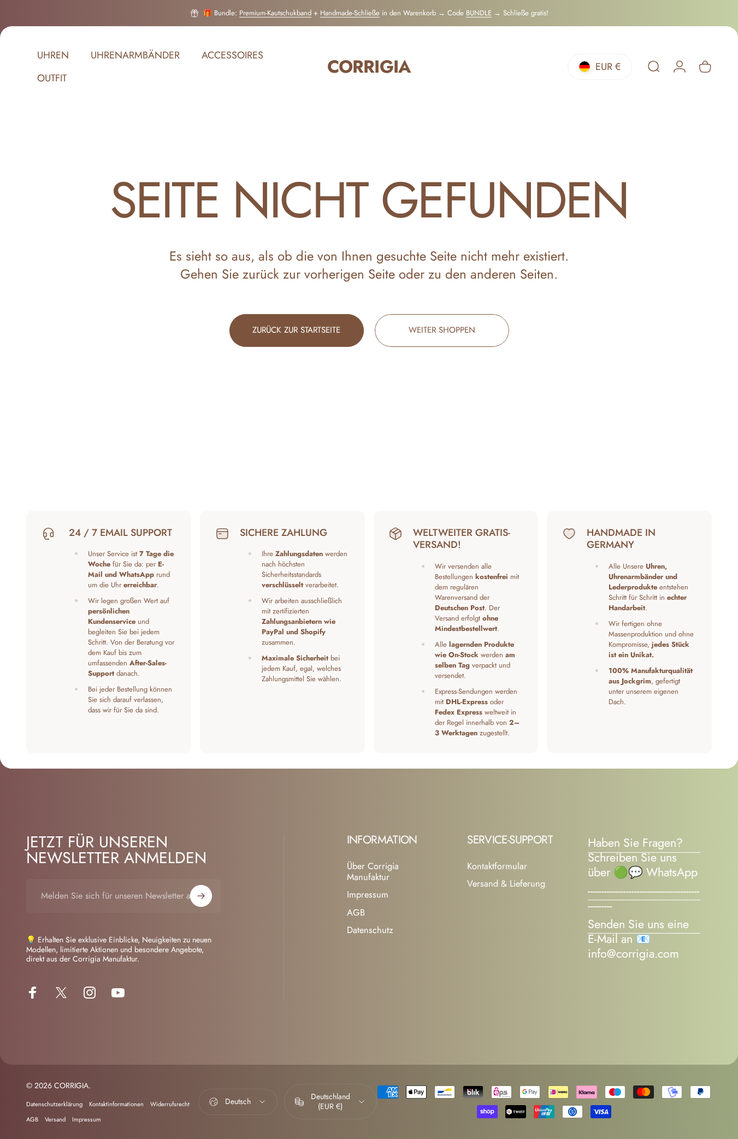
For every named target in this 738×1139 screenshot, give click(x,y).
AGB (356, 912)
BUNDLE (479, 13)
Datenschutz (370, 930)
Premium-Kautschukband (275, 13)
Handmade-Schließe (350, 13)
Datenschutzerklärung (54, 1104)
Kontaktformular (497, 866)
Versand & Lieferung (506, 883)
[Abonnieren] (201, 896)
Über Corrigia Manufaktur (373, 872)
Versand (55, 1119)
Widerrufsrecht (170, 1104)
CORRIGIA (368, 67)
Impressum (367, 895)
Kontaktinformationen (116, 1104)
